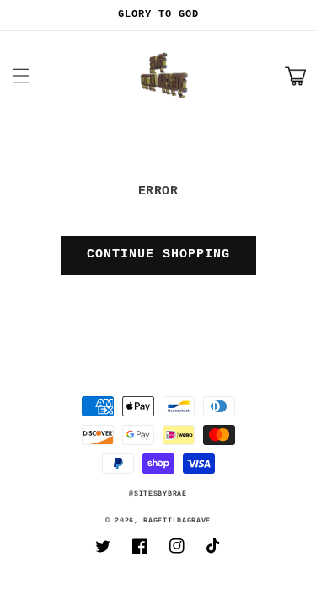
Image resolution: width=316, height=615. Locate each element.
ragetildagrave (177, 521)
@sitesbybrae (157, 494)
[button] (21, 75)
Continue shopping (158, 254)
